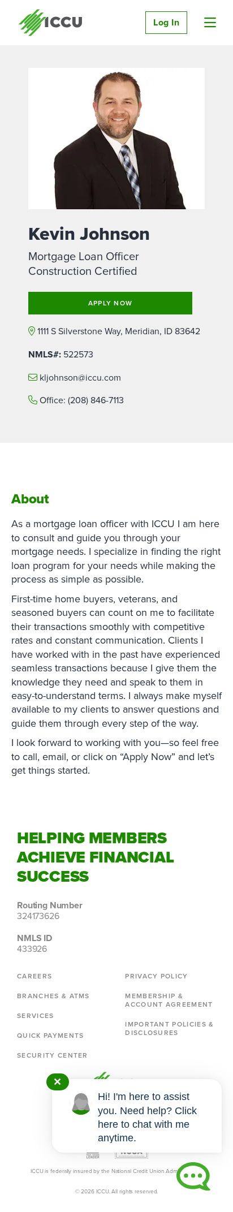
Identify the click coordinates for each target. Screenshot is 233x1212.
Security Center (52, 1055)
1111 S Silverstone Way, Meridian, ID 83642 (118, 331)
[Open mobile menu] (210, 22)
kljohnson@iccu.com (80, 377)
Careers (34, 976)
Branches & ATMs (53, 996)
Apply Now (110, 303)
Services (35, 1016)
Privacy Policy (156, 976)
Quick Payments (50, 1035)
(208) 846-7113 (96, 400)
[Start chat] (193, 1176)
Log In (166, 22)
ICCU (50, 22)
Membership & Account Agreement (169, 1000)
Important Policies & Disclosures (169, 1028)
